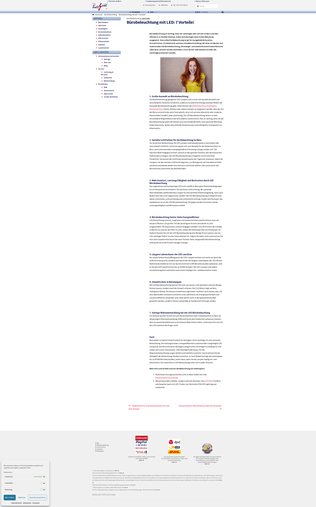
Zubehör (101, 44)
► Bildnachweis (99, 451)
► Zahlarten (163, 5)
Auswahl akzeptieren (38, 497)
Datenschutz (8, 472)
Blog (106, 66)
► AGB (97, 443)
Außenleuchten (104, 35)
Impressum (36, 503)
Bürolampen (103, 22)
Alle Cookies (9, 497)
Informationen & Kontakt (108, 56)
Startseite (98, 14)
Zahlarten (108, 78)
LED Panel (209, 381)
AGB (105, 87)
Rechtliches (103, 84)
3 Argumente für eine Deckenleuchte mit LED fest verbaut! (149, 407)
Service (101, 69)
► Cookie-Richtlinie (100, 447)
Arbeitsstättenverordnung (166, 377)
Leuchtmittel (103, 48)
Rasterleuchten (156, 109)
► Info (151, 12)
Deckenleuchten (199, 106)
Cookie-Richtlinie (16, 503)
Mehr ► (141, 460)
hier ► (133, 485)
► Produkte (134, 12)
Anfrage (107, 59)
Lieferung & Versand (107, 73)
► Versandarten (149, 5)
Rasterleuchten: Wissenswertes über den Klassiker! (200, 406)
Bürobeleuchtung (110, 14)
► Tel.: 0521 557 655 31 (179, 5)
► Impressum (99, 449)
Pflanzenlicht (103, 41)
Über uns (107, 62)
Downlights (212, 106)
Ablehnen (22, 497)
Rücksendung (109, 81)
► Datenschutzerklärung (102, 445)
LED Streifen (103, 38)
